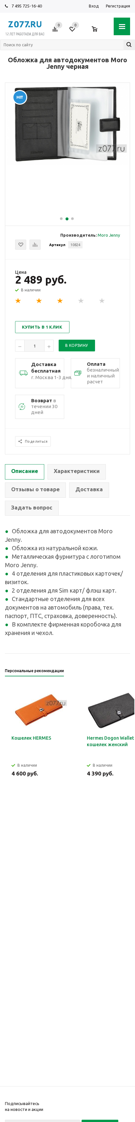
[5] (102, 301)
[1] (18, 301)
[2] (39, 301)
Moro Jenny (109, 235)
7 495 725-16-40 (26, 6)
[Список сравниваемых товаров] (56, 31)
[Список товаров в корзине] (97, 31)
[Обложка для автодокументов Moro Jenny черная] (67, 163)
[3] (60, 301)
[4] (81, 301)
